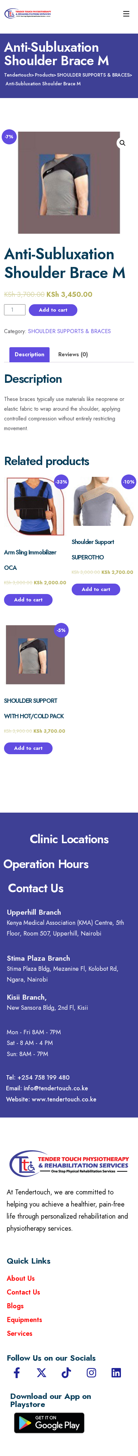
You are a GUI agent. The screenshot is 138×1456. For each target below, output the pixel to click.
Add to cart (53, 310)
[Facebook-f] (16, 1372)
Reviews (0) (73, 354)
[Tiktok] (66, 1372)
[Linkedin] (116, 1372)
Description (29, 354)
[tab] (29, 354)
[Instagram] (91, 1372)
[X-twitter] (41, 1372)
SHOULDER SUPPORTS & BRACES (69, 331)
